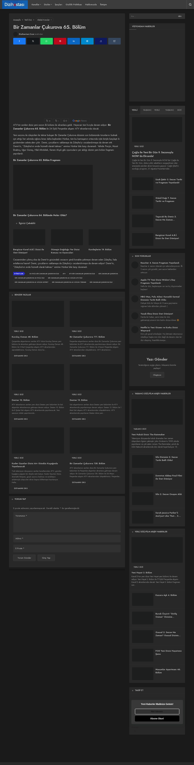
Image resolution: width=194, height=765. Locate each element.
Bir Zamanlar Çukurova (108, 274)
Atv (64, 274)
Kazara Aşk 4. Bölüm (166, 595)
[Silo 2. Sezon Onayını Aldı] (142, 498)
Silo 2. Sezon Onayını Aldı (169, 494)
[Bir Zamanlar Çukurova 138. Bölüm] (96, 440)
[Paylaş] (101, 41)
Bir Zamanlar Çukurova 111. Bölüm (87, 336)
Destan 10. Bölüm (21, 400)
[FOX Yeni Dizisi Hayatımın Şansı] (142, 655)
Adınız (19, 538)
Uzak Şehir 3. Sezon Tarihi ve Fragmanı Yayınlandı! (169, 181)
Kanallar (35, 4)
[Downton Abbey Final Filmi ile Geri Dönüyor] (142, 480)
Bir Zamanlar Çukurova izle (101, 282)
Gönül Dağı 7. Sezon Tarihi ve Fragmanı (166, 199)
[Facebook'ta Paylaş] (19, 41)
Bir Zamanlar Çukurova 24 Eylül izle (29, 278)
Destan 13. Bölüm (78, 400)
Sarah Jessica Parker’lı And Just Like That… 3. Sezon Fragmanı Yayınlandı (167, 517)
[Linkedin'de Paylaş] (73, 41)
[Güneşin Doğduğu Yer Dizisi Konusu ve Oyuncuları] (67, 237)
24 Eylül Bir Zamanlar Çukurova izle (44, 274)
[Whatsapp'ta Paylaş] (46, 41)
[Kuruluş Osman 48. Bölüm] (38, 314)
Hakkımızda (91, 4)
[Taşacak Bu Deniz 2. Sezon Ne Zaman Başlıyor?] (142, 221)
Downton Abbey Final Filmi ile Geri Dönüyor (169, 477)
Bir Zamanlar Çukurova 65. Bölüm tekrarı (69, 282)
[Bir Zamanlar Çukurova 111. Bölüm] (96, 314)
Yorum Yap (20, 499)
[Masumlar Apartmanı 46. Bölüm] (142, 673)
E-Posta (19, 548)
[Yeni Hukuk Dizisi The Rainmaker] (157, 412)
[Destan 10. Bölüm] (38, 377)
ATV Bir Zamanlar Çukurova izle (82, 274)
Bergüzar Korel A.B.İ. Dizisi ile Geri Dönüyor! (167, 237)
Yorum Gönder (24, 557)
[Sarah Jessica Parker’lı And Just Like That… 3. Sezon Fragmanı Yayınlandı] (142, 517)
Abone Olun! (157, 718)
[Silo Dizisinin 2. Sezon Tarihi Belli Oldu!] (142, 461)
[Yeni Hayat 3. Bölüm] (157, 550)
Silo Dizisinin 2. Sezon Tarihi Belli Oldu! (167, 459)
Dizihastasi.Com (26, 34)
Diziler (47, 4)
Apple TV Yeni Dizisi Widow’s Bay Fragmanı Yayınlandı (158, 281)
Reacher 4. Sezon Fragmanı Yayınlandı (160, 262)
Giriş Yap (46, 557)
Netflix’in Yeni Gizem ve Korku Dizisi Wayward (159, 329)
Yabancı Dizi (140, 429)
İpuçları (58, 4)
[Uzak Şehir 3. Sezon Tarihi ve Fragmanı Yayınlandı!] (142, 183)
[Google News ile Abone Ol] (80, 120)
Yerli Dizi (19, 331)
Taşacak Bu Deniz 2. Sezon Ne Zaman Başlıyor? (166, 219)
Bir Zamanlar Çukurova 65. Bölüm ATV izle (65, 278)
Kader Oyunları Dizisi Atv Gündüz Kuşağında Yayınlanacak (35, 465)
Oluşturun (157, 375)
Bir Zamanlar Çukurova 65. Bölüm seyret (31, 282)
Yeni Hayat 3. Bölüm (142, 572)
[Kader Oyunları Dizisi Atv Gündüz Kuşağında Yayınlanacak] (38, 440)
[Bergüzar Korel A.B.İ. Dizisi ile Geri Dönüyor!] (29, 237)
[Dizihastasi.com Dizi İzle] (15, 4)
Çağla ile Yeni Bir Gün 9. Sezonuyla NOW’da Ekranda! (152, 154)
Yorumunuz (21, 515)
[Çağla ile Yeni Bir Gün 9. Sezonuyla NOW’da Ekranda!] (157, 129)
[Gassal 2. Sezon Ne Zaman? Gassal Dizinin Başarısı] (142, 636)
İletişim (103, 4)
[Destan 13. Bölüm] (96, 377)
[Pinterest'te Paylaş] (60, 41)
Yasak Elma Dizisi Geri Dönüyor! (157, 313)
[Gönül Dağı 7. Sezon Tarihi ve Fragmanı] (142, 202)
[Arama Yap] (190, 4)
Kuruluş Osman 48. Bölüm (25, 336)
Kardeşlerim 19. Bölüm (100, 249)
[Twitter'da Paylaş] (33, 41)
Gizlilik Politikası (74, 4)
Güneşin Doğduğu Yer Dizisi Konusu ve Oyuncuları (65, 251)
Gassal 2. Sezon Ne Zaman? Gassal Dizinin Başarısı (167, 635)
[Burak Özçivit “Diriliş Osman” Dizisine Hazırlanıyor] (142, 618)
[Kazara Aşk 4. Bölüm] (142, 599)
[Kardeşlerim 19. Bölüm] (105, 237)
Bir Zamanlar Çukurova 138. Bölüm (87, 463)
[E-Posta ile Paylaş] (114, 41)
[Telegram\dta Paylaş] (87, 41)
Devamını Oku (21, 356)
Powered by (135, 729)
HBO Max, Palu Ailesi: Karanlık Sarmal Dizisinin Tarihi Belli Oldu (160, 298)
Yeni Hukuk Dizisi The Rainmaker (148, 434)
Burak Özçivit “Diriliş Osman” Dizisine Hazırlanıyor (166, 617)
